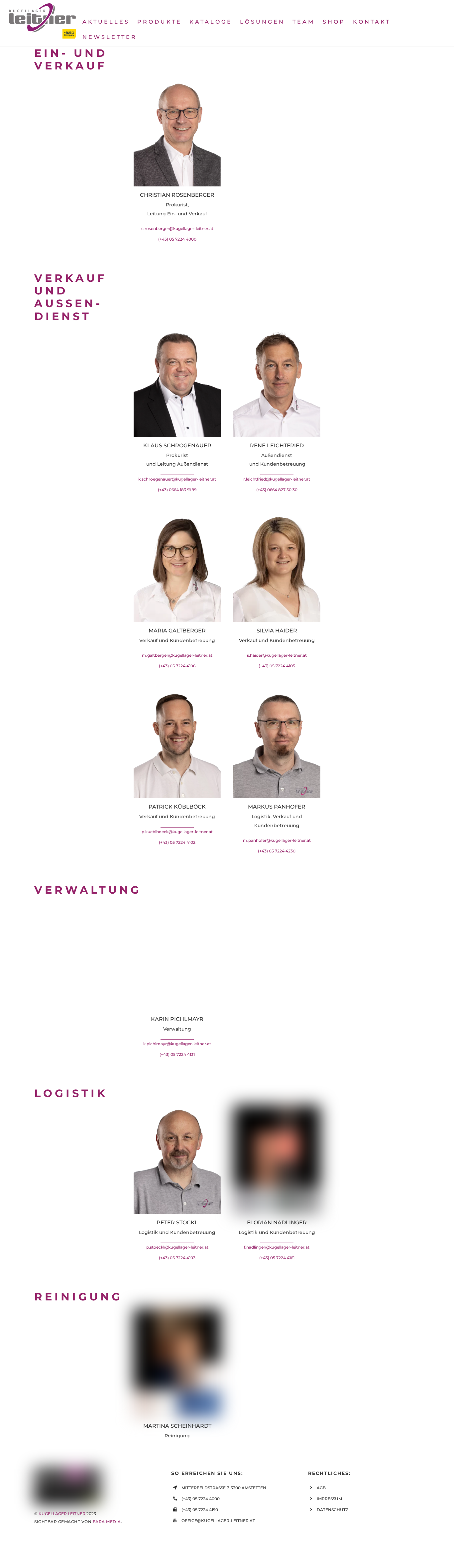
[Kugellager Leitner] (42, 35)
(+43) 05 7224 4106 (177, 665)
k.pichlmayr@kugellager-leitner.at (177, 1043)
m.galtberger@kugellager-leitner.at (177, 655)
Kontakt (372, 22)
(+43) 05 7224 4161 (276, 1257)
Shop (334, 22)
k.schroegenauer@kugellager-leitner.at (177, 479)
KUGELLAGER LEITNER (62, 1513)
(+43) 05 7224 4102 (177, 842)
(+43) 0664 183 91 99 (177, 489)
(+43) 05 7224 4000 (177, 239)
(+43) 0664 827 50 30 (276, 489)
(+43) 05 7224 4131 (177, 1054)
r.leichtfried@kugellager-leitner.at (276, 479)
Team (303, 22)
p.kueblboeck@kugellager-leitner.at (177, 831)
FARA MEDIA (107, 1521)
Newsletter (109, 37)
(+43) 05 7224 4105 (277, 665)
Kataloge (210, 22)
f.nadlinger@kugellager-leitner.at (276, 1247)
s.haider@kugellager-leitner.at (277, 655)
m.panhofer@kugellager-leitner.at (277, 840)
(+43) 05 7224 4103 (177, 1257)
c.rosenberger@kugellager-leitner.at (177, 228)
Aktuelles (106, 22)
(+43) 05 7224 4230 (276, 850)
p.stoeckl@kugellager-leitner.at (177, 1247)
